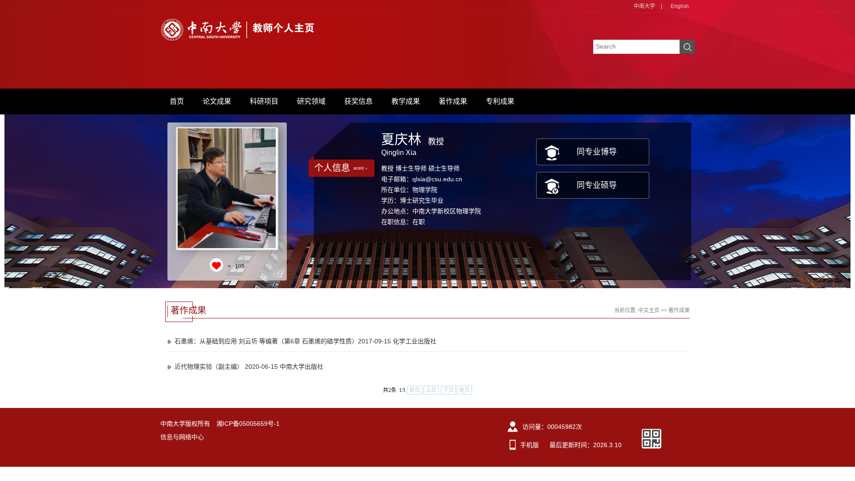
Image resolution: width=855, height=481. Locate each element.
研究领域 (311, 101)
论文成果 (217, 101)
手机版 (529, 444)
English (680, 6)
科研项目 (264, 101)
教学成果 (405, 101)
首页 (177, 101)
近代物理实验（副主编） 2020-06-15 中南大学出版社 (249, 366)
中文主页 (649, 310)
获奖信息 (358, 101)
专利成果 (500, 101)
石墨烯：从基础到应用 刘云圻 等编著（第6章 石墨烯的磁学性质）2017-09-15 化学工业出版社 (305, 341)
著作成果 (453, 101)
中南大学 (644, 6)
